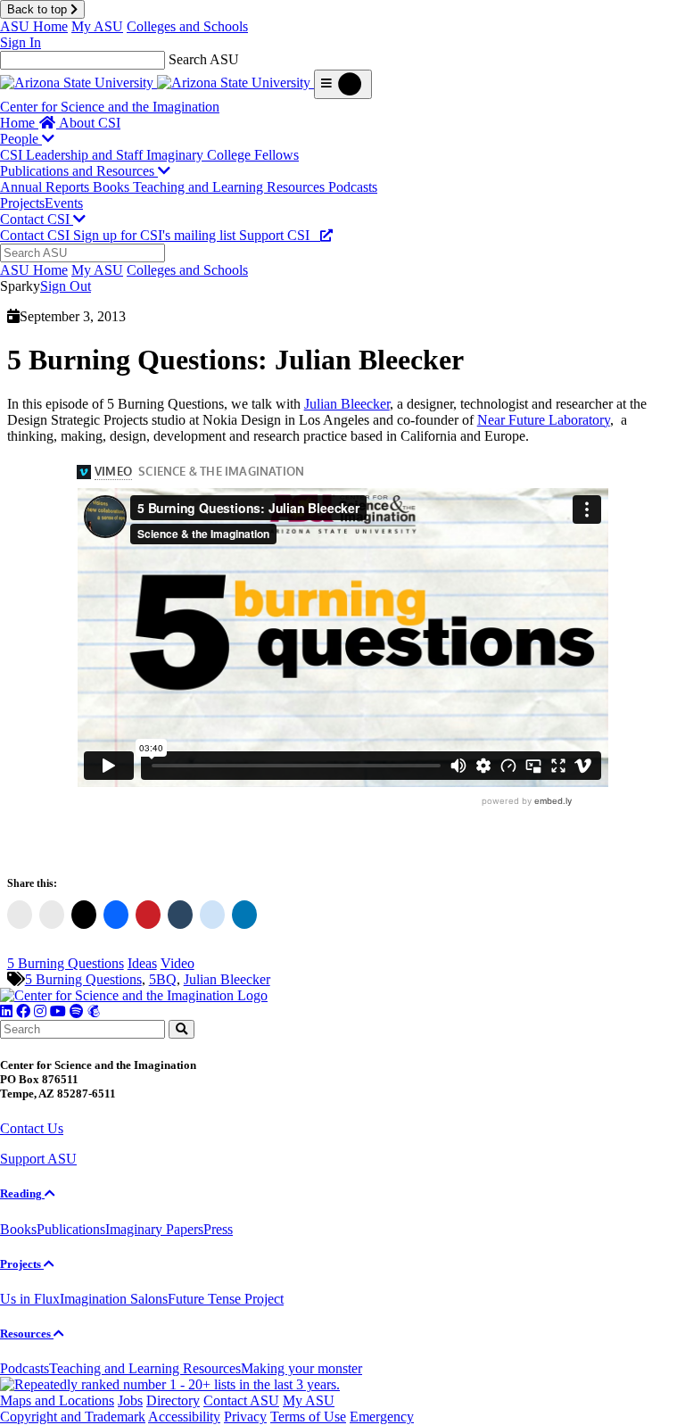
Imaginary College (200, 154)
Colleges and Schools (187, 26)
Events (64, 203)
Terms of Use (308, 1416)
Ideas (142, 963)
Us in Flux (30, 1298)
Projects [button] (22, 1264)
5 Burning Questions (65, 963)
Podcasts (352, 187)
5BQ (163, 979)
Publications (71, 1229)
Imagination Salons (114, 1298)
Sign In (20, 42)
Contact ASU (241, 1400)
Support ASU (38, 1158)
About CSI (89, 122)
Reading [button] (22, 1193)
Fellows (276, 154)
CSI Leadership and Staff (73, 154)
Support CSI (279, 235)
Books (113, 187)
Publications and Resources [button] (79, 170)
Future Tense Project (226, 1298)
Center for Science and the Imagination (109, 106)
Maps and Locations (57, 1400)
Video (177, 963)
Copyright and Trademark (72, 1416)
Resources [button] (27, 1333)
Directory (173, 1400)
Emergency (382, 1416)
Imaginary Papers (154, 1229)
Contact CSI (36, 235)
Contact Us (31, 1128)
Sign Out (65, 286)
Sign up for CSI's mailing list (156, 235)
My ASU (97, 26)
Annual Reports (46, 187)
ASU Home (34, 26)
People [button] (21, 138)
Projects (22, 203)
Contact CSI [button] (36, 219)
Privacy (245, 1416)
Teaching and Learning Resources (230, 187)
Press (218, 1229)
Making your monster (301, 1368)
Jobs (130, 1400)
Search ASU (204, 59)
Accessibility (184, 1416)
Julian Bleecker (347, 403)
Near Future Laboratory (543, 419)
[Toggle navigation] (343, 84)
